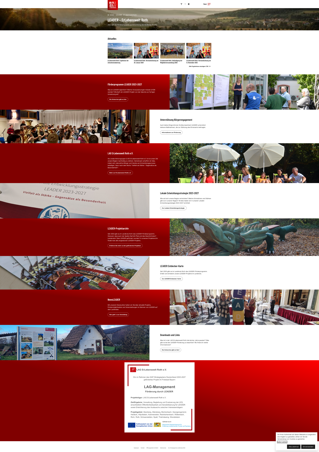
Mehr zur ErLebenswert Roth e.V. (120, 173)
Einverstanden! (308, 447)
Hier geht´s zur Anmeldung (118, 314)
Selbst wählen (282, 442)
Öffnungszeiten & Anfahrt (152, 448)
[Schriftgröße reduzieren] (185, 4)
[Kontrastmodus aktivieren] (189, 4)
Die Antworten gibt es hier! (170, 350)
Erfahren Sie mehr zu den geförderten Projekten (125, 245)
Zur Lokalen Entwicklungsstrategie (173, 208)
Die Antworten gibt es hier (118, 99)
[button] (209, 4)
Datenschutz (163, 448)
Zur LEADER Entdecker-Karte (171, 279)
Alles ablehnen (294, 447)
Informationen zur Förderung (171, 132)
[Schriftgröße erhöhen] (181, 4)
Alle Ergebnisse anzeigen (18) (199, 66)
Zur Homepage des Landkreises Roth (176, 448)
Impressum (136, 448)
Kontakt (142, 448)
